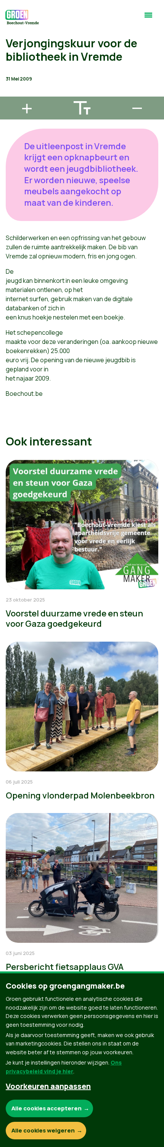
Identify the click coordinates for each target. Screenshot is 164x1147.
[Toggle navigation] (148, 18)
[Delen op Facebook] (12, 50)
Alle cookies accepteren (46, 1108)
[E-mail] (12, 93)
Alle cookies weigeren (43, 1130)
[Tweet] (12, 71)
